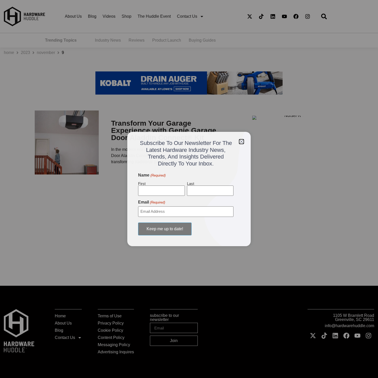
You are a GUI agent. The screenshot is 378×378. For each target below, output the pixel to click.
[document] (189, 189)
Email (151, 202)
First (142, 183)
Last (190, 183)
